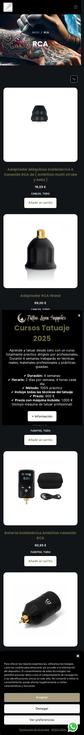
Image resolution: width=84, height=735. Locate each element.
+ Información (42, 416)
